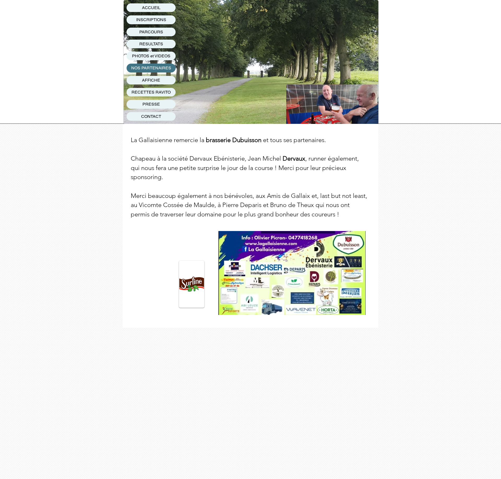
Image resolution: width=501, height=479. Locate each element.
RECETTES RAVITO (151, 92)
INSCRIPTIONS (151, 19)
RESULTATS (151, 43)
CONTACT (151, 116)
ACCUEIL (151, 7)
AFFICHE (151, 80)
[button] (371, 118)
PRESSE (151, 104)
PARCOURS (151, 31)
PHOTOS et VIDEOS (151, 55)
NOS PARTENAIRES (151, 67)
